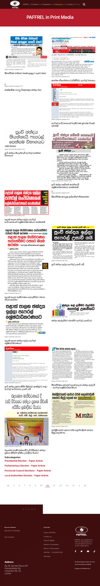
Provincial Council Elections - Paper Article (28, 470)
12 (54, 485)
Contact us (48, 537)
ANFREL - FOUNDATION (53, 552)
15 (73, 485)
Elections (35, 4)
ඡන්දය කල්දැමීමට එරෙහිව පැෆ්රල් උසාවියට (71, 320)
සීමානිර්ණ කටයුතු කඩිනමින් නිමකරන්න (70, 196)
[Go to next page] (79, 486)
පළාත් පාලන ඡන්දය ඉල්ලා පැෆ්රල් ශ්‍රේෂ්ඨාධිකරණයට (20, 341)
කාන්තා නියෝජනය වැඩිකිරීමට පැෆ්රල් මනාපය (73, 80)
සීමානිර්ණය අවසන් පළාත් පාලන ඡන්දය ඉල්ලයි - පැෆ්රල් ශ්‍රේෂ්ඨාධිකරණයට (73, 386)
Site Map (47, 556)
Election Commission (51, 544)
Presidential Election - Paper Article (24, 460)
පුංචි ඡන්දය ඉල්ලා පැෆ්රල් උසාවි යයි (67, 264)
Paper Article (9, 69)
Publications (59, 4)
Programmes (46, 4)
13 (60, 485)
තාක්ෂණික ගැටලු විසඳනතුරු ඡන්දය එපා (23, 90)
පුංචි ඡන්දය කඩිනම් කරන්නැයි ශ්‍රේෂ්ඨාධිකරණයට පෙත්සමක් (65, 185)
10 (41, 485)
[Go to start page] (8, 486)
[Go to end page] (85, 486)
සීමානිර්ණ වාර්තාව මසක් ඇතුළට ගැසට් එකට (25, 73)
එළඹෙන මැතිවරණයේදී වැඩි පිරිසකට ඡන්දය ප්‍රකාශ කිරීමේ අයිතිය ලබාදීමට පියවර (25, 451)
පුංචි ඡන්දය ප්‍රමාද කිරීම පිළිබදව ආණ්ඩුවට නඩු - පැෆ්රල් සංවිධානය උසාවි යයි (26, 387)
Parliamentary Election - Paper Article (25, 465)
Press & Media (49, 540)
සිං (76, 4)
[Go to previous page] (14, 486)
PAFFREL (26, 4)
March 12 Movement (51, 548)
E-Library (70, 4)
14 (67, 485)
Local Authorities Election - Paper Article (26, 475)
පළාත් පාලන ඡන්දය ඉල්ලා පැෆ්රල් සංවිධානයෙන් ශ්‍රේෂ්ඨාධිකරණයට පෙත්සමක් (25, 220)
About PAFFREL (50, 533)
